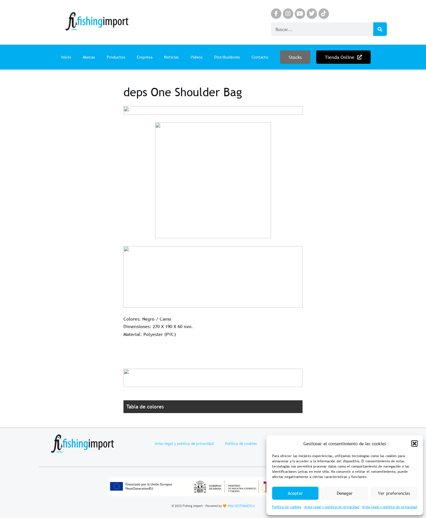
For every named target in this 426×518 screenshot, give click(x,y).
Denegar (345, 493)
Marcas (89, 57)
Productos (116, 57)
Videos (196, 57)
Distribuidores (227, 57)
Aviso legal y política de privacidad (331, 507)
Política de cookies (286, 507)
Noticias (171, 57)
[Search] (380, 29)
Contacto (260, 57)
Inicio (66, 57)
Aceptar (295, 493)
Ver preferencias (394, 493)
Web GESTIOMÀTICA (241, 506)
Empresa (144, 57)
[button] (414, 443)
